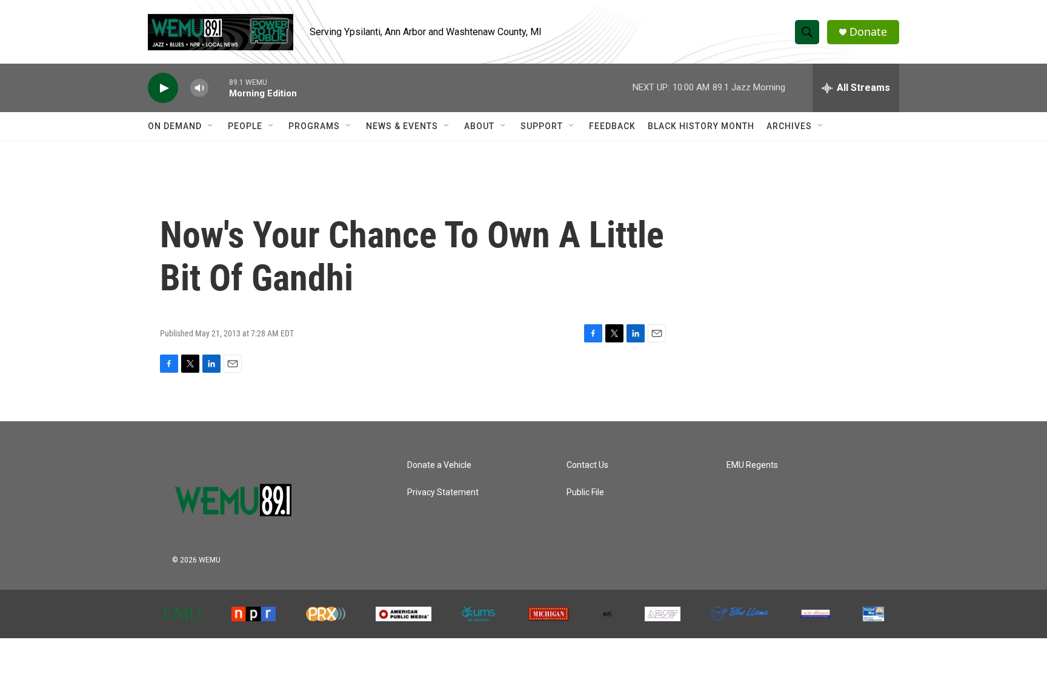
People (245, 126)
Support (541, 126)
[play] (163, 88)
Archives (789, 126)
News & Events (402, 126)
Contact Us (587, 465)
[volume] (199, 88)
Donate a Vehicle (439, 465)
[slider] (219, 87)
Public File (585, 492)
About (479, 126)
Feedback (612, 126)
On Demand (175, 126)
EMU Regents (752, 465)
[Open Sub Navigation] (211, 126)
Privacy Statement (443, 492)
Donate (868, 31)
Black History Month (701, 126)
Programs (314, 126)
